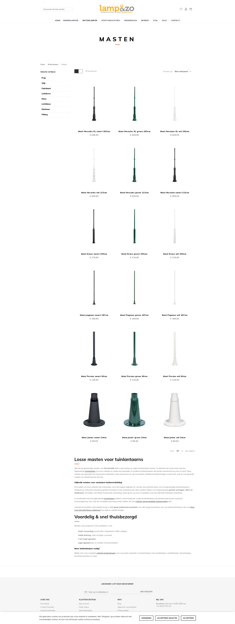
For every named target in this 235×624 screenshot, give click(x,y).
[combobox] (57, 9)
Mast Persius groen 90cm (134, 376)
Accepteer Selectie (167, 618)
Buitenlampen (53, 64)
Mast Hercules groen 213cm (134, 192)
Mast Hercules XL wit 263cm (174, 131)
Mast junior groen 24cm (134, 437)
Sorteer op (167, 71)
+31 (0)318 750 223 (163, 606)
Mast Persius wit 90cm (174, 376)
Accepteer (188, 618)
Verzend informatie (47, 610)
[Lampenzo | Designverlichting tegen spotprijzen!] (118, 9)
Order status (84, 607)
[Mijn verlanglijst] (181, 9)
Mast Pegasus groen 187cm (134, 315)
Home (42, 64)
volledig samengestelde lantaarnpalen (151, 501)
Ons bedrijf (44, 604)
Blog (119, 604)
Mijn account (84, 604)
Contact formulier (47, 607)
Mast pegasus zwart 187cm (94, 315)
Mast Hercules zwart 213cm (174, 192)
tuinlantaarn (90, 471)
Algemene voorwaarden (127, 607)
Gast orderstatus (85, 610)
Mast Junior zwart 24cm (94, 437)
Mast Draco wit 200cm (174, 254)
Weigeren (146, 618)
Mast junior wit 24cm (175, 437)
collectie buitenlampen (106, 553)
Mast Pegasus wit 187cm (175, 315)
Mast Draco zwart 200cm (94, 254)
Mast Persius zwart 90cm (94, 376)
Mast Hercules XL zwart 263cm (94, 131)
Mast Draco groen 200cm (134, 254)
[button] (186, 9)
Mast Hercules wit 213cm (94, 192)
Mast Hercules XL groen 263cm (134, 131)
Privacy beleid (123, 610)
